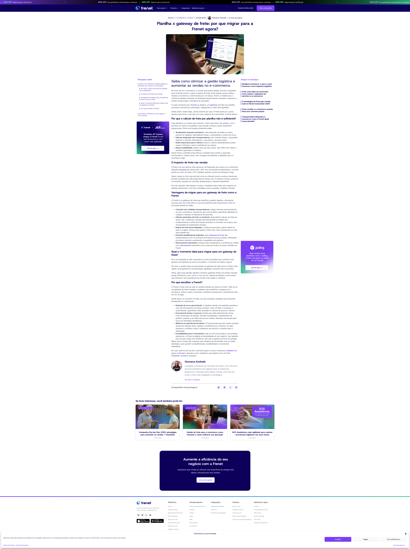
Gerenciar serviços (399, 545)
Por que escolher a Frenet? (150, 108)
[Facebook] (138, 515)
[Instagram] (146, 515)
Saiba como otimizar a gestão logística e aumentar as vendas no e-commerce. (152, 85)
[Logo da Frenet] (144, 8)
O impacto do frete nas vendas (152, 94)
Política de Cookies (9, 545)
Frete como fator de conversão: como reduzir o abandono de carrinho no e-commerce (255, 94)
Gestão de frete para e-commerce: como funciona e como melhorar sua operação (205, 433)
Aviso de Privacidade (22, 545)
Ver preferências (393, 539)
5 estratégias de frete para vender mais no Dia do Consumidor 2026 (256, 102)
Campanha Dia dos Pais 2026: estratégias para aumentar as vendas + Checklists (157, 433)
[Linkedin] (142, 515)
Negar (365, 539)
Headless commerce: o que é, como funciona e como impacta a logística (257, 85)
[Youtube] (150, 515)
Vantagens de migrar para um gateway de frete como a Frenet (153, 98)
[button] (406, 534)
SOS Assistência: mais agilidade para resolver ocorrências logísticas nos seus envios (252, 433)
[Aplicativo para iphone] (143, 521)
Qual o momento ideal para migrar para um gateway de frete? (153, 104)
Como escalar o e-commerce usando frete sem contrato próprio (257, 110)
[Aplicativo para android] (157, 521)
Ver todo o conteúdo (192, 380)
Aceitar (338, 539)
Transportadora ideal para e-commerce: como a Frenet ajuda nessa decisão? (255, 119)
